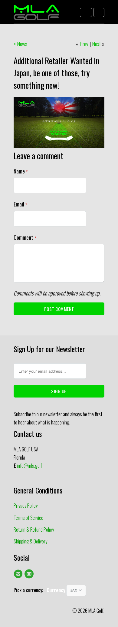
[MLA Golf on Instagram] (19, 574)
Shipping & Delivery (30, 541)
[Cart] (98, 12)
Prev (84, 44)
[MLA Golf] (36, 14)
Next (96, 44)
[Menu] (86, 12)
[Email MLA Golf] (30, 574)
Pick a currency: (30, 590)
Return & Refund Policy (34, 529)
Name (21, 171)
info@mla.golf (29, 465)
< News (20, 44)
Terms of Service (28, 517)
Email (20, 204)
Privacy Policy (26, 505)
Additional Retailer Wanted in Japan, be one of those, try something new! (56, 72)
